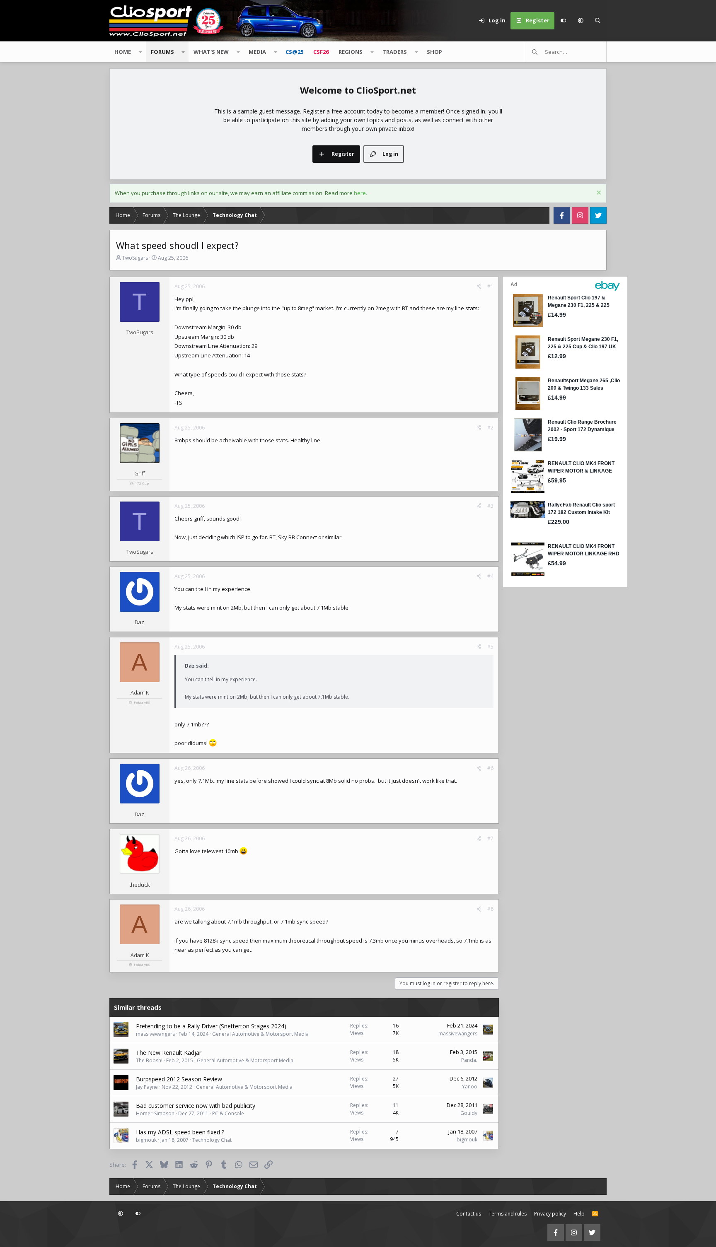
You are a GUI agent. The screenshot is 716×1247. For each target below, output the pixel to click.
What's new (211, 51)
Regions (351, 51)
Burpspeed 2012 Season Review (179, 1079)
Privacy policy (550, 1213)
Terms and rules (508, 1213)
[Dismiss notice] (597, 193)
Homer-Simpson (155, 1113)
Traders (394, 51)
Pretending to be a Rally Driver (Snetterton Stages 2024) (211, 1026)
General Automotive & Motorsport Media (260, 1033)
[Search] (598, 20)
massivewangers (155, 1033)
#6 (490, 768)
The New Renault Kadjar (168, 1052)
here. (360, 193)
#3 (490, 505)
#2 (490, 427)
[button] (580, 20)
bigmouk (146, 1139)
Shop (434, 51)
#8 (490, 908)
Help (579, 1213)
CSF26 (321, 51)
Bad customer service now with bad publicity (195, 1106)
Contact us (468, 1213)
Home (122, 51)
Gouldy (468, 1113)
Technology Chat (212, 1139)
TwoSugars (135, 257)
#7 (490, 838)
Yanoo (469, 1086)
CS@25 (294, 51)
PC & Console (228, 1113)
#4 (490, 576)
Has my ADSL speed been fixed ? (180, 1132)
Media (257, 51)
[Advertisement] (555, 713)
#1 (490, 286)
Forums (162, 51)
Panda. (469, 1060)
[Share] (479, 287)
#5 (490, 646)
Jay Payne (147, 1086)
